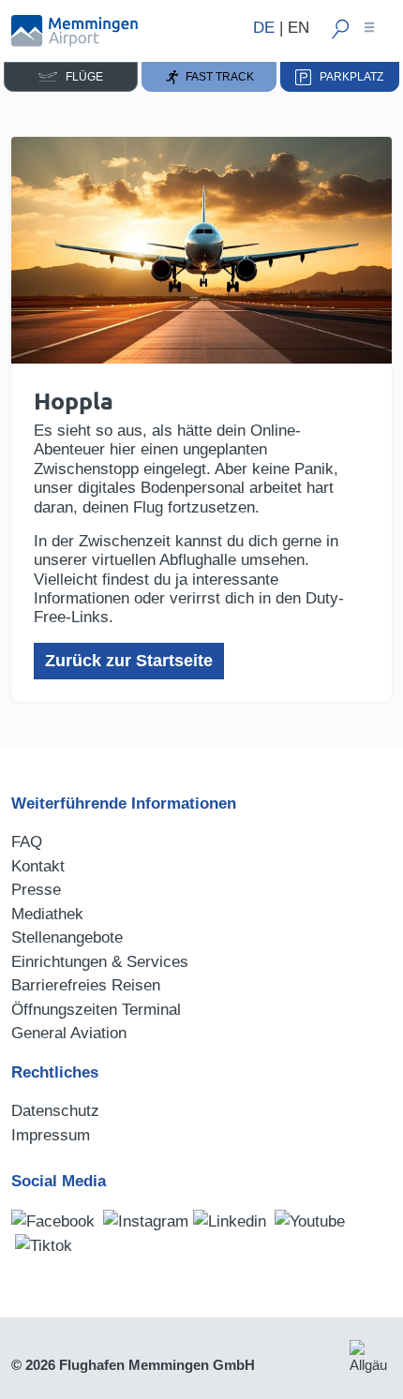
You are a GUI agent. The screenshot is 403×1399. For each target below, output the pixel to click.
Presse (36, 890)
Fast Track (217, 76)
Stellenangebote (67, 937)
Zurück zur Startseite (129, 660)
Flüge (80, 76)
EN (298, 28)
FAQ (26, 842)
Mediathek (47, 914)
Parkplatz (347, 76)
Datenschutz (55, 1111)
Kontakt (38, 866)
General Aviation (69, 1033)
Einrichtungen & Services (99, 962)
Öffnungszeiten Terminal (96, 1010)
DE (264, 28)
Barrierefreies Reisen (85, 985)
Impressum (50, 1135)
